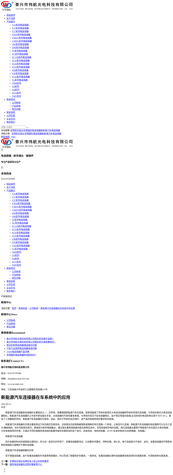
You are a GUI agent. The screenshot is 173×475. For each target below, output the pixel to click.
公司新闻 (16, 103)
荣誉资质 (10, 112)
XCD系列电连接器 (21, 60)
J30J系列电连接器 (20, 44)
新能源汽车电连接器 (50, 130)
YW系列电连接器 (20, 73)
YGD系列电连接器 (21, 77)
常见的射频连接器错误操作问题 (21, 345)
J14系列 (15, 86)
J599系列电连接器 (20, 47)
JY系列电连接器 (19, 51)
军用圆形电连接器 (32, 130)
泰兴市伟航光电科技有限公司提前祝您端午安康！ (30, 339)
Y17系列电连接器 (20, 28)
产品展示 (10, 22)
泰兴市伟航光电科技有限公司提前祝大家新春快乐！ (31, 342)
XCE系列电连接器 (20, 64)
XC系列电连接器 (20, 54)
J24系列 (15, 90)
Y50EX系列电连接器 (22, 38)
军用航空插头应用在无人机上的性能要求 (29, 461)
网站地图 (5, 137)
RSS (13, 137)
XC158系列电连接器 (21, 57)
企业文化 (10, 119)
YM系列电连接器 (20, 70)
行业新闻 (16, 106)
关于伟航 (10, 18)
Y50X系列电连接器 (21, 34)
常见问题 (16, 109)
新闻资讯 (10, 99)
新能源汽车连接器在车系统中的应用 (57, 308)
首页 (14, 308)
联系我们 (10, 122)
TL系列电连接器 (20, 80)
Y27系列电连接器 (20, 31)
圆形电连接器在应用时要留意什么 (26, 464)
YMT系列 (16, 96)
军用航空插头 (16, 130)
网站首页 (10, 15)
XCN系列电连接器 (21, 67)
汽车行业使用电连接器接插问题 (21, 348)
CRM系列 (16, 83)
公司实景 (10, 115)
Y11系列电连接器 (20, 25)
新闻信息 (23, 308)
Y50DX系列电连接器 (22, 41)
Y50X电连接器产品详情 (17, 352)
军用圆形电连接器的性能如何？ (21, 355)
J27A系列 (16, 93)
